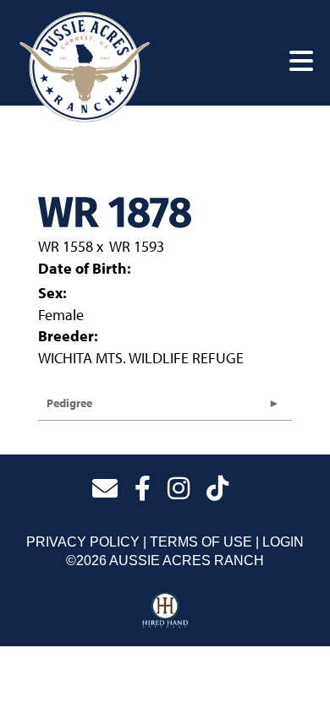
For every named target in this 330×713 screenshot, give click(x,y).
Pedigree (69, 403)
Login (283, 542)
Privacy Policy (83, 542)
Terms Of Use (201, 542)
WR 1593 (136, 246)
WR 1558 (65, 246)
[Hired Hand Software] (165, 610)
